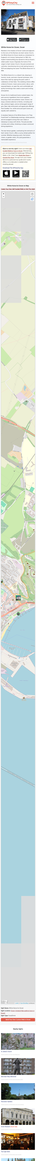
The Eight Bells (5, 1152)
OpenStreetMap (24, 1003)
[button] (18, 597)
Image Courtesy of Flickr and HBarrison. (10, 1054)
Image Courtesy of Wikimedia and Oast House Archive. (14, 142)
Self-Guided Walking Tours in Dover (17, 150)
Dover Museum (5, 1127)
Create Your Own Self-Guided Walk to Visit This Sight (18, 189)
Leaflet (16, 1003)
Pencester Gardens (6, 1102)
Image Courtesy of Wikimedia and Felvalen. (11, 1155)
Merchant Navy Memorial (8, 1077)
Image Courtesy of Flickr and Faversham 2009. (12, 1079)
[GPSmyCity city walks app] (11, 3)
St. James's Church (6, 1052)
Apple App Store (24, 155)
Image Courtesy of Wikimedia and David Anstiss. (12, 1104)
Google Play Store (8, 157)
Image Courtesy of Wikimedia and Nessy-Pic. (11, 1130)
